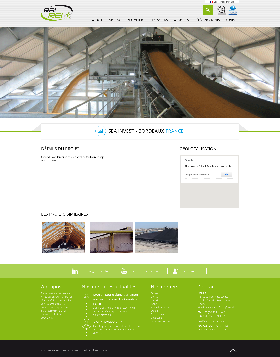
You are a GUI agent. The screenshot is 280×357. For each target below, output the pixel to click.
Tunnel (154, 303)
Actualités (181, 20)
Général (155, 293)
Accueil (97, 20)
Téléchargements (207, 20)
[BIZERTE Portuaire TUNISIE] (156, 237)
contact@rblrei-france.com (217, 320)
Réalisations (159, 20)
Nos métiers (136, 20)
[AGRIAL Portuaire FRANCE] (111, 237)
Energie (154, 296)
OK (226, 174)
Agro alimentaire (159, 314)
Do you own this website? (198, 174)
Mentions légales (70, 350)
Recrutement (189, 271)
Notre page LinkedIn (94, 271)
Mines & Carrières (160, 307)
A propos (115, 20)
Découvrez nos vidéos (144, 271)
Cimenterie (156, 317)
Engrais (154, 310)
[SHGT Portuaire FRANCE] (63, 237)
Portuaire (155, 300)
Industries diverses (160, 321)
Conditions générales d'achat (94, 350)
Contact (232, 20)
